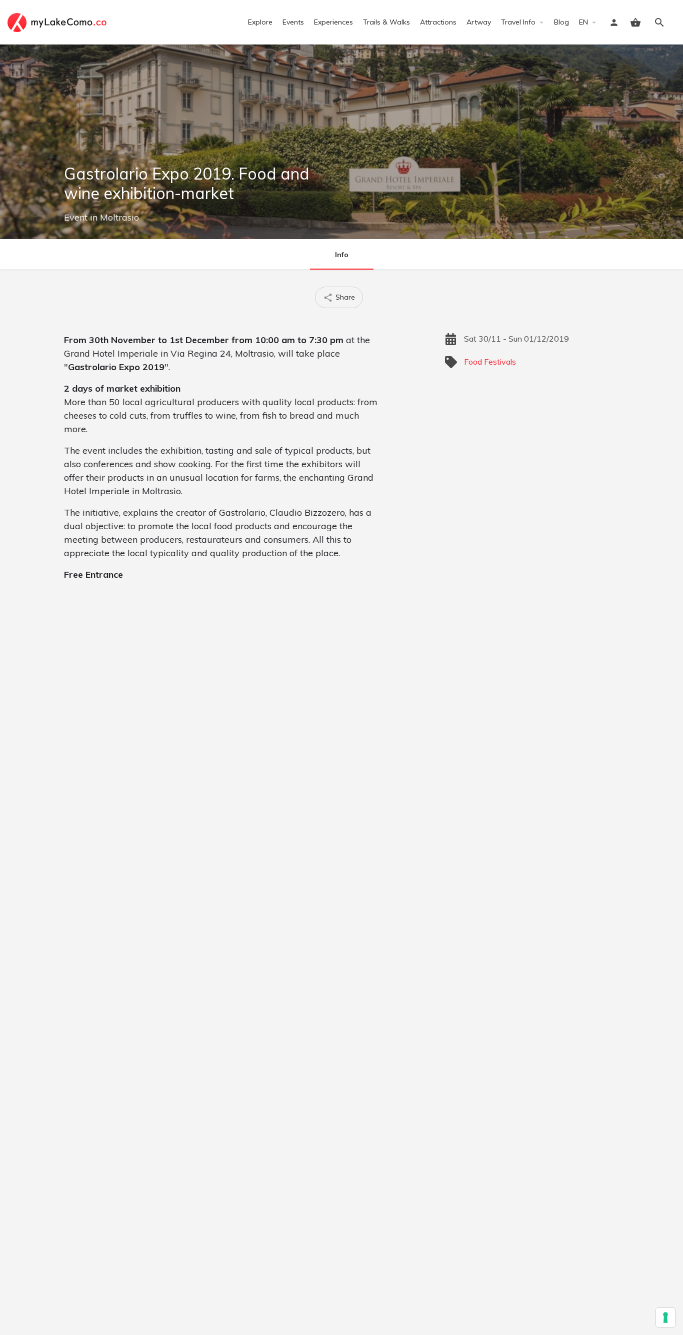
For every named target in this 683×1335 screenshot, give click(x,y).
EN (583, 22)
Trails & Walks (386, 22)
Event (76, 217)
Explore (260, 22)
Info (341, 254)
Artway (478, 22)
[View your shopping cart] (635, 22)
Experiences (333, 22)
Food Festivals (490, 362)
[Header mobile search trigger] (660, 23)
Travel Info (518, 22)
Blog (561, 22)
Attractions (438, 22)
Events (293, 22)
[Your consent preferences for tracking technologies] (665, 1317)
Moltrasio (119, 217)
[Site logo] (58, 22)
